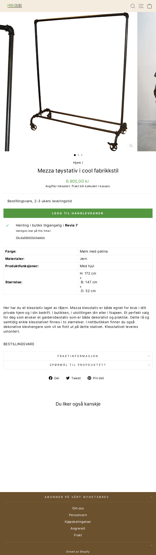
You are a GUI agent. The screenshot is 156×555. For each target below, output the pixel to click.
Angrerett (78, 528)
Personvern (78, 515)
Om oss (78, 508)
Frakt (75, 186)
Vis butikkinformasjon (30, 237)
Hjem (77, 163)
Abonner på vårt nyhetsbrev (77, 497)
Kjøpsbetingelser (78, 522)
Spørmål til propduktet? (78, 364)
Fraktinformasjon (78, 356)
